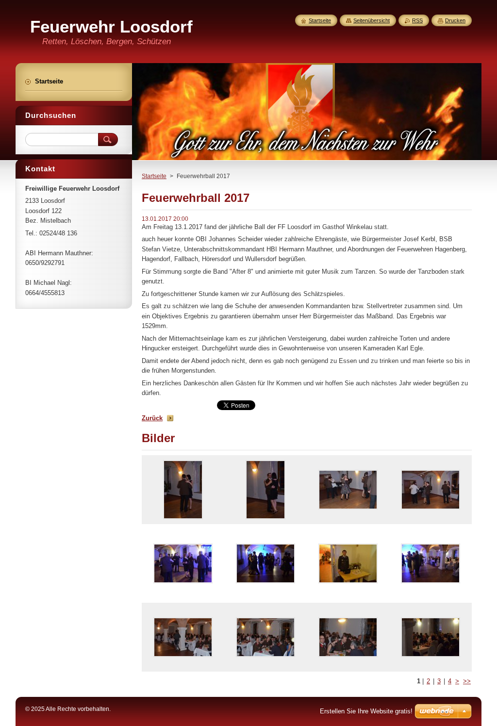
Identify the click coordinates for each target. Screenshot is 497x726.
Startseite (154, 176)
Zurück (152, 418)
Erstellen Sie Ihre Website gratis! (366, 711)
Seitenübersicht (371, 20)
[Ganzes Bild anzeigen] (183, 489)
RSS (417, 20)
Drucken (455, 20)
